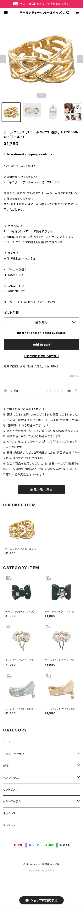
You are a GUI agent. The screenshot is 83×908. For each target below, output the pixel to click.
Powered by (37, 870)
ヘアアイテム (11, 777)
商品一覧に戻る (41, 490)
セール (7, 742)
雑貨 (6, 765)
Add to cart (41, 344)
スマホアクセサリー (15, 754)
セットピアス (10, 789)
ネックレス (9, 813)
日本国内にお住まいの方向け (41, 356)
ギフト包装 (11, 313)
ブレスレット (10, 825)
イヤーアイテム (12, 801)
